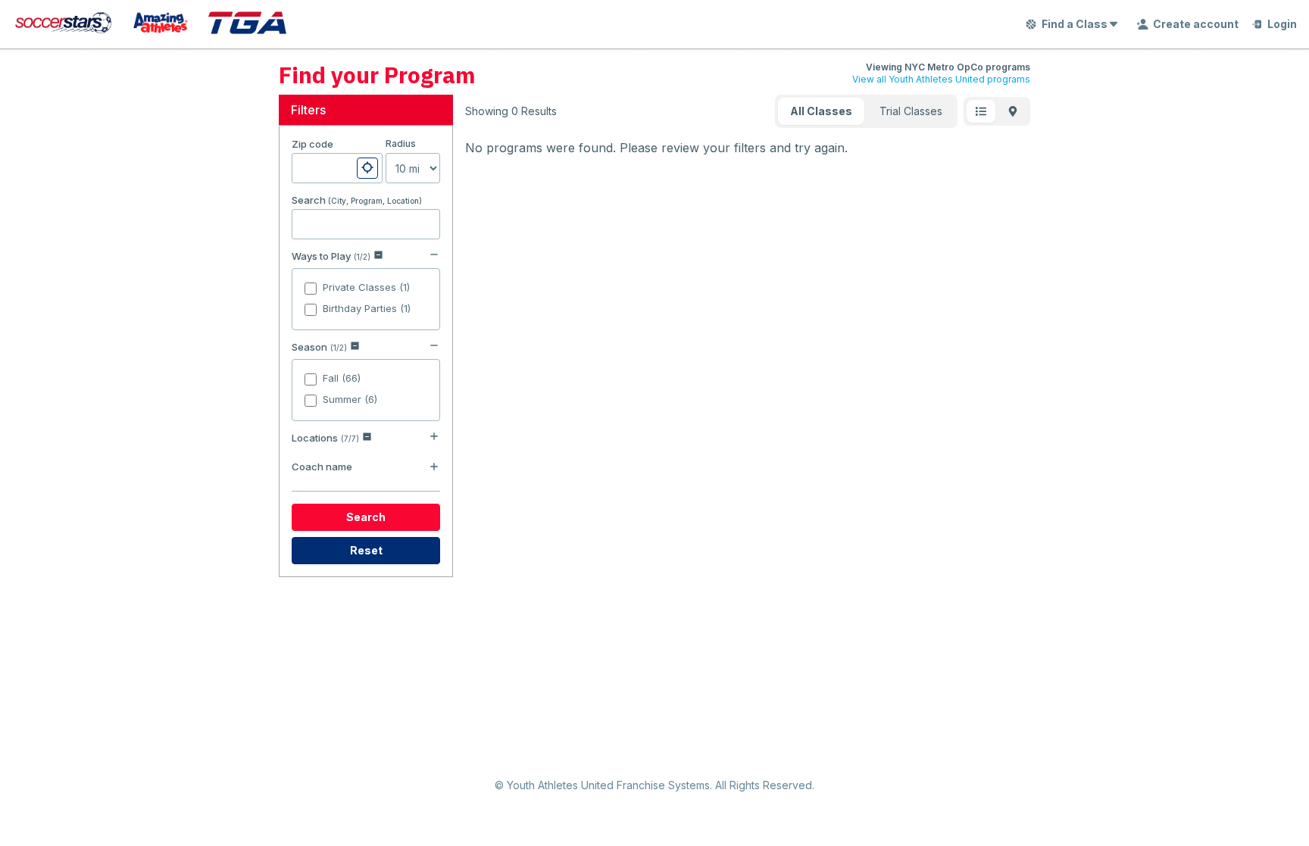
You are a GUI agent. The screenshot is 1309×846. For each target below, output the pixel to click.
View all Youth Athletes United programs (941, 79)
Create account (1196, 23)
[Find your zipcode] (367, 168)
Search (366, 516)
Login (1282, 23)
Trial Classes (910, 111)
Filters (308, 109)
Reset (366, 550)
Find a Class (1074, 23)
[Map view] (1012, 111)
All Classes (821, 111)
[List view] (981, 111)
